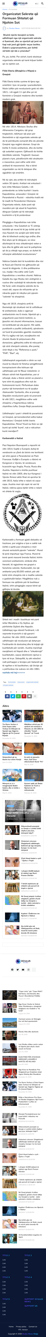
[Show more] (35, 696)
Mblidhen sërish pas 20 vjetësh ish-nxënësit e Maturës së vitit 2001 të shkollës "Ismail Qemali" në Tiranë (33, 729)
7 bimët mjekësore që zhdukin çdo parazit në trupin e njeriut (30, 886)
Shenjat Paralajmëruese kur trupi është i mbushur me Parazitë (29, 1116)
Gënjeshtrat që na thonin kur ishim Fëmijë (11, 758)
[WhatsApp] (18, 696)
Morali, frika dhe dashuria (28, 1032)
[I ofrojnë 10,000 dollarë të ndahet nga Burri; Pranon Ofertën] (12, 875)
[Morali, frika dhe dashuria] (9, 1035)
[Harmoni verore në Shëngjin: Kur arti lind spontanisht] (9, 1023)
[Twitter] (12, 696)
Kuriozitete (13, 10)
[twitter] (18, 970)
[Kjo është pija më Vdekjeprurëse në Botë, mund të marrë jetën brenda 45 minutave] (12, 930)
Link (4, 1260)
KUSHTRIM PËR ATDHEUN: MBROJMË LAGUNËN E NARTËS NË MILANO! (29, 1059)
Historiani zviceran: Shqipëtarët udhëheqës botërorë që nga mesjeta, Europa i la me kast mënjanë (31, 845)
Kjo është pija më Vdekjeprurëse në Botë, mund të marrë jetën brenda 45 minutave (30, 929)
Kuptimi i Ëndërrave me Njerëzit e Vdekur (30, 915)
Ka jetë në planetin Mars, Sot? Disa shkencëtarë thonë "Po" (33, 759)
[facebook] (12, 970)
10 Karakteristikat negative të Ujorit (30, 1236)
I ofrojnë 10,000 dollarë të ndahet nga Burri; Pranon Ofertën (30, 873)
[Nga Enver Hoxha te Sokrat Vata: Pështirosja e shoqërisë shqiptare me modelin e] (9, 1008)
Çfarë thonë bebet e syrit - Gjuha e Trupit (31, 859)
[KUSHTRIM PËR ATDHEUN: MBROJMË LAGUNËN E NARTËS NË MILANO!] (9, 1061)
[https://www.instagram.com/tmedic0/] (34, 970)
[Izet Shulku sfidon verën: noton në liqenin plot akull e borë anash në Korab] (9, 1048)
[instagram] (28, 970)
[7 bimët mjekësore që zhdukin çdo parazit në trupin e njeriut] (12, 887)
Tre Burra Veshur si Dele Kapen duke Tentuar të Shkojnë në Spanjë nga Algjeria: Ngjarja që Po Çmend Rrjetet (11, 730)
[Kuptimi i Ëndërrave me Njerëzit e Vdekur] (12, 917)
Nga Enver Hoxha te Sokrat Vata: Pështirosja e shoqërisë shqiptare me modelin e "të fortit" (30, 1007)
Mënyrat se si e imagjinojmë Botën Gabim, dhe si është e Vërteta (11, 786)
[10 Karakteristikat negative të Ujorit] (9, 1238)
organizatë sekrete (32, 682)
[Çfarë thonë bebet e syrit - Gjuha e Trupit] (12, 862)
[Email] (29, 696)
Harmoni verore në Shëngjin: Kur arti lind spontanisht (30, 1020)
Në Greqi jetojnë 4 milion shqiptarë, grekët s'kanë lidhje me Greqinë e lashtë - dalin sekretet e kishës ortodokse (31, 900)
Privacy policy (21, 1326)
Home (4, 10)
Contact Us (33, 1326)
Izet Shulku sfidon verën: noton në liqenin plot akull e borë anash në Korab (31, 1046)
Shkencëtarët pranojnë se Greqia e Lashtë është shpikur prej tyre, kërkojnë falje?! (31, 829)
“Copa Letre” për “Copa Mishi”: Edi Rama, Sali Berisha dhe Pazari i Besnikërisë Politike (31, 993)
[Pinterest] (23, 696)
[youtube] (23, 970)
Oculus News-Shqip (30, 1334)
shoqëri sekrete (8, 685)
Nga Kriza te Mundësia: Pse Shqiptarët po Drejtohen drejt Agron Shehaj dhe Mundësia (30, 1072)
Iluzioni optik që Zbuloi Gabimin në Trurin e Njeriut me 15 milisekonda (33, 786)
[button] (3, 4)
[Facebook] (7, 696)
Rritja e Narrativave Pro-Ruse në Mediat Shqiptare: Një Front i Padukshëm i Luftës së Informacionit (31, 1100)
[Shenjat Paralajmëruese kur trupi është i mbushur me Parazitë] (9, 1118)
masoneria (21, 682)
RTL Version (23, 1330)
